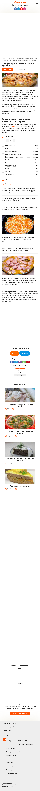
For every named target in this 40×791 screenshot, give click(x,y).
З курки (35, 58)
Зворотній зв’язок (11, 773)
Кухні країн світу (22, 740)
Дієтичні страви (10, 766)
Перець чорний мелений (13, 154)
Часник (7, 171)
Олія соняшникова (11, 151)
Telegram (24, 353)
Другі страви (11, 58)
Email (20, 676)
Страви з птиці (28, 58)
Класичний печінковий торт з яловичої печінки (20, 460)
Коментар (20, 683)
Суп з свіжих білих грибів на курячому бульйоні (20, 432)
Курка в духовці (7, 60)
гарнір (13, 126)
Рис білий (8, 160)
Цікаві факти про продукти (25, 744)
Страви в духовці (20, 375)
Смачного (20, 2)
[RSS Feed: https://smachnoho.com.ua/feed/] (10, 740)
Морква (7, 168)
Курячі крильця (10, 145)
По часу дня (9, 762)
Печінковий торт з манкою (20, 486)
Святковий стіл (10, 748)
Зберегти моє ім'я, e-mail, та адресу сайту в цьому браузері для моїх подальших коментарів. (20, 707)
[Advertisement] (20, 36)
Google (14, 353)
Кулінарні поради (11, 755)
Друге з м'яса (19, 58)
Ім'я (20, 668)
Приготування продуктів (13, 752)
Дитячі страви (10, 770)
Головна (4, 58)
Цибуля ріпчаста (10, 165)
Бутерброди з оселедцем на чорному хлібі (20, 405)
